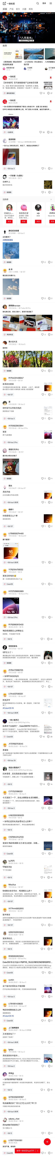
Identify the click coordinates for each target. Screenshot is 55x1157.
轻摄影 (40, 57)
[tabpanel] (27, 584)
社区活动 (18, 57)
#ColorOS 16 (8, 708)
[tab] (5, 9)
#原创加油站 (8, 240)
